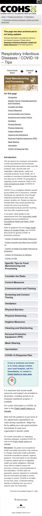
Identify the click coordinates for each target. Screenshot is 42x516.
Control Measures (15, 110)
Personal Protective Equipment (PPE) (22, 138)
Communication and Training (19, 114)
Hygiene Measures (15, 131)
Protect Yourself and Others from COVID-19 (20, 243)
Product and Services (15, 17)
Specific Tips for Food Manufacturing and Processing (22, 102)
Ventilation (12, 121)
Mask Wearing (13, 142)
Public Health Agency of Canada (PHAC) (20, 228)
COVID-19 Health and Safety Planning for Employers (21, 249)
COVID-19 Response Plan (18, 149)
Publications (29, 17)
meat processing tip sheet (14, 183)
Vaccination (12, 145)
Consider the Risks (15, 107)
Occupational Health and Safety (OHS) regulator (19, 222)
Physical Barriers (14, 124)
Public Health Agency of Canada (20, 425)
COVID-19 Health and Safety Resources (21, 239)
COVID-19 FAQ (11, 258)
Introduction (12, 97)
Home (3, 17)
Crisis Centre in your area (20, 390)
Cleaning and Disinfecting (18, 135)
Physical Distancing (15, 128)
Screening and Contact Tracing (20, 117)
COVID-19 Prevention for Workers (18, 255)
